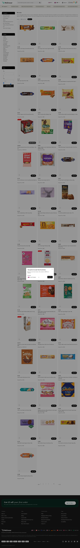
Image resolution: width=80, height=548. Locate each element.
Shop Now (50, 277)
